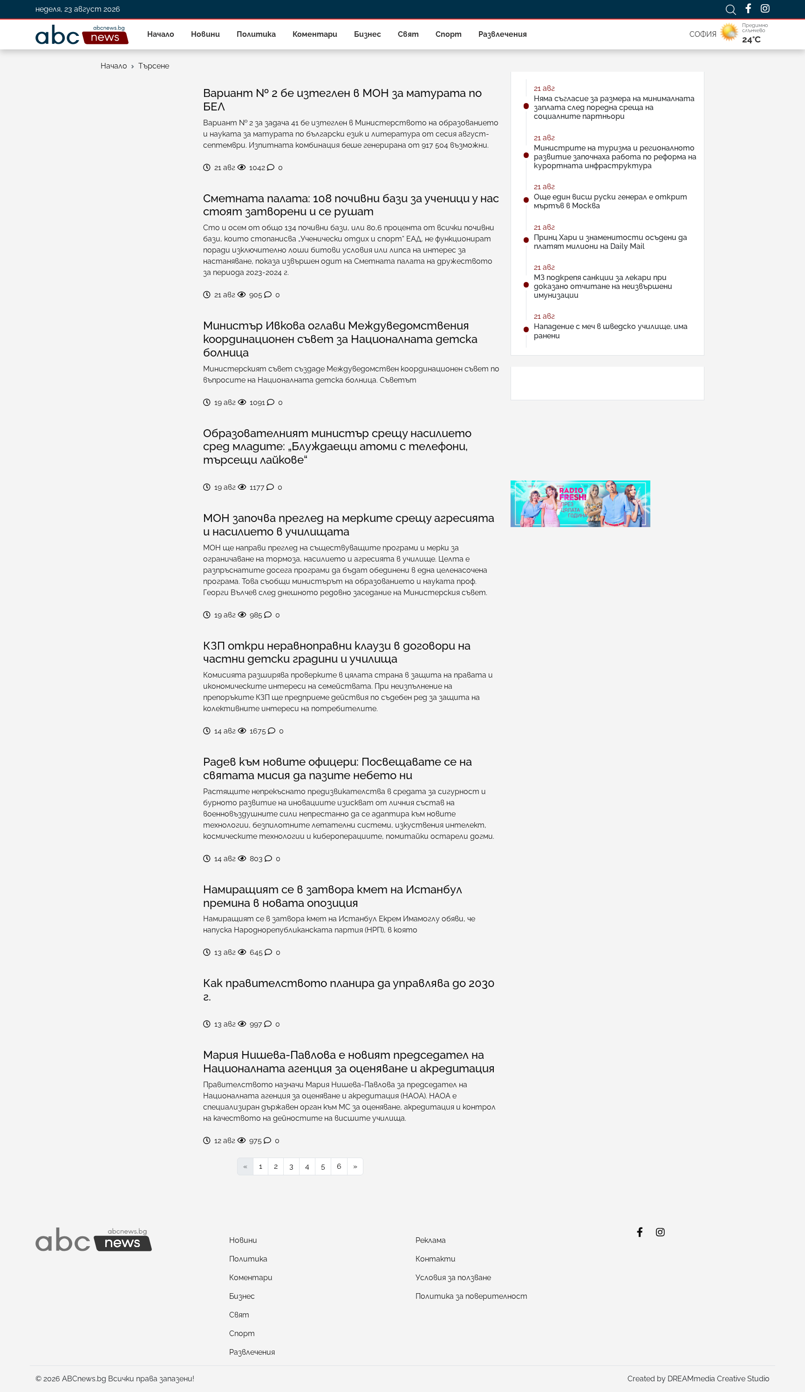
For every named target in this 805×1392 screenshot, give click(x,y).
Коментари (315, 34)
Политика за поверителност (471, 1296)
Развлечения (502, 34)
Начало (160, 34)
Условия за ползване (453, 1277)
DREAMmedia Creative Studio (719, 1378)
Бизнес (367, 34)
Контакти (436, 1259)
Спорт (449, 34)
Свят (408, 34)
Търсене (153, 66)
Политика (256, 34)
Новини (205, 34)
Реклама (431, 1240)
